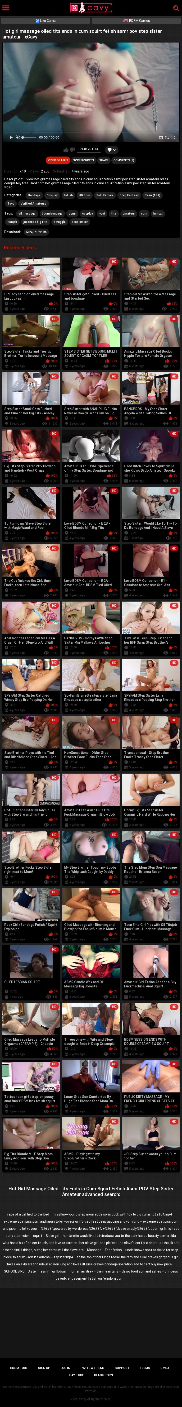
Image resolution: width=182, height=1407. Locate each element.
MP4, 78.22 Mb (36, 232)
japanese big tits (35, 222)
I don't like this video (72, 150)
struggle (60, 222)
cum (144, 213)
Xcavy (82, 1399)
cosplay (87, 213)
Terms (145, 1368)
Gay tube (76, 1375)
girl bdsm (59, 1271)
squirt (37, 1236)
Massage (94, 1250)
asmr (72, 213)
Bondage (34, 195)
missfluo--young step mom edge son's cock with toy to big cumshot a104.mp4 (112, 1214)
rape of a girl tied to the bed (28, 1214)
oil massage (27, 213)
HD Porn (84, 195)
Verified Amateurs (34, 203)
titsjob (12, 222)
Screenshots (83, 160)
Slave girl (52, 1236)
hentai (158, 213)
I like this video (66, 150)
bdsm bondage (52, 213)
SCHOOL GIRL (14, 1271)
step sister (80, 222)
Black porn (103, 1375)
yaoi (102, 213)
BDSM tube (18, 1368)
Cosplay (52, 195)
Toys (10, 203)
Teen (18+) (152, 195)
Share (104, 160)
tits (114, 213)
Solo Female (105, 195)
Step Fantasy (129, 195)
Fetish (68, 195)
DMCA (164, 1368)
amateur (129, 213)
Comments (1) (124, 160)
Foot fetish (113, 1250)
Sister (32, 1271)
